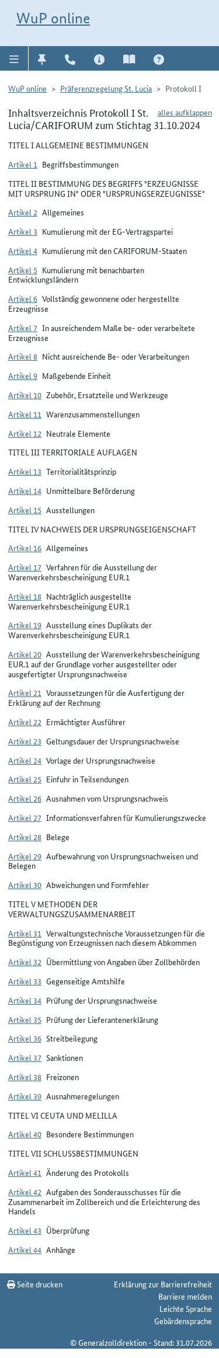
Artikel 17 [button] (24, 567)
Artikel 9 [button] (22, 375)
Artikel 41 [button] (24, 1172)
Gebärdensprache (183, 1320)
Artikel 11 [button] (24, 414)
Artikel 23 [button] (24, 741)
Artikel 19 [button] (24, 625)
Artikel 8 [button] (22, 356)
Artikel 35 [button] (24, 1019)
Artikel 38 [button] (24, 1076)
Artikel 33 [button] (24, 981)
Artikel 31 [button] (24, 933)
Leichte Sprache (185, 1308)
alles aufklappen (185, 112)
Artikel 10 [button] (24, 395)
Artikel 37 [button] (24, 1057)
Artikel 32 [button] (24, 961)
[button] (14, 58)
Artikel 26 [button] (24, 798)
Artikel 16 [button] (24, 547)
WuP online (53, 18)
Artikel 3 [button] (22, 231)
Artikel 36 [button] (24, 1038)
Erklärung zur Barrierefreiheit (163, 1284)
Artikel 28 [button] (24, 836)
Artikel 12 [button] (24, 433)
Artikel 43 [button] (24, 1230)
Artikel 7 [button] (22, 327)
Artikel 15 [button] (24, 510)
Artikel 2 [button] (22, 212)
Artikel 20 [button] (24, 654)
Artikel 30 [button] (24, 884)
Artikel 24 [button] (24, 760)
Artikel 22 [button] (24, 721)
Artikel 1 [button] (22, 164)
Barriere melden (185, 1296)
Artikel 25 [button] (24, 779)
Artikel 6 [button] (22, 298)
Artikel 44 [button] (24, 1249)
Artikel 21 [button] (24, 692)
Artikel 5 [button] (22, 270)
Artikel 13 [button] (24, 471)
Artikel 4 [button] (22, 250)
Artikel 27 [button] (24, 817)
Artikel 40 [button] (24, 1134)
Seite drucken (38, 1284)
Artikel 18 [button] (24, 596)
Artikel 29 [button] (24, 856)
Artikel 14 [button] (24, 490)
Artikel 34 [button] (24, 1000)
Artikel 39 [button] (24, 1096)
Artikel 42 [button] (24, 1191)
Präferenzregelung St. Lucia (106, 88)
